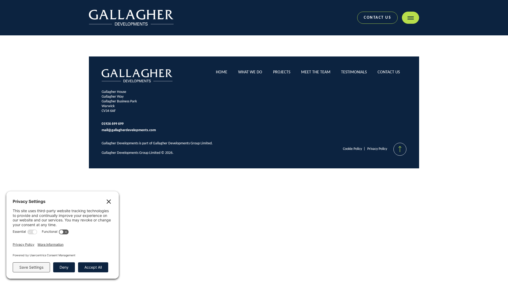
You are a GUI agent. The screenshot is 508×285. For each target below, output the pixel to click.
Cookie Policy (352, 149)
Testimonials (354, 72)
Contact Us (389, 72)
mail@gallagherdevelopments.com (129, 130)
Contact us (377, 18)
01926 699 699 (113, 124)
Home (221, 72)
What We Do (250, 72)
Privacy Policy (377, 149)
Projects (281, 72)
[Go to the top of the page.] (399, 149)
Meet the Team (315, 72)
